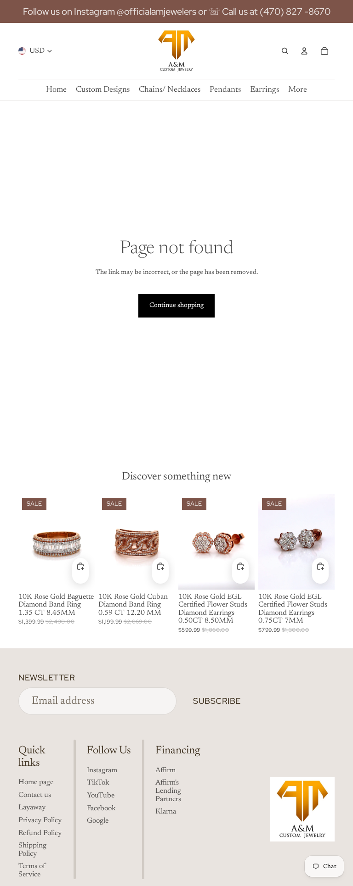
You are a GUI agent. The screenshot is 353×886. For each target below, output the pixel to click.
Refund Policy (40, 833)
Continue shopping (176, 305)
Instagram (102, 770)
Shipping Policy (32, 850)
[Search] (285, 51)
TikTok (98, 782)
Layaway (32, 807)
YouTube (100, 795)
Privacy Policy (40, 820)
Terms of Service (32, 870)
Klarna (165, 811)
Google (97, 821)
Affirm (165, 770)
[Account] (304, 51)
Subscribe (217, 701)
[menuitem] (298, 90)
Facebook (101, 808)
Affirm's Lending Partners (168, 790)
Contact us (34, 795)
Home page (35, 782)
